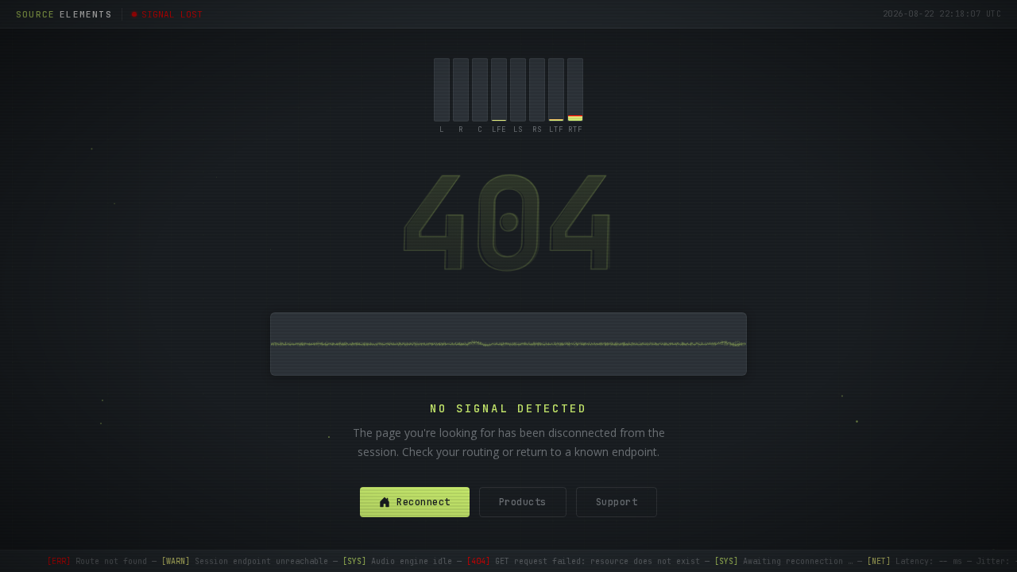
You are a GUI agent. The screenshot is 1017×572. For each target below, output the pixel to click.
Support (617, 502)
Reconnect (423, 502)
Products (523, 502)
